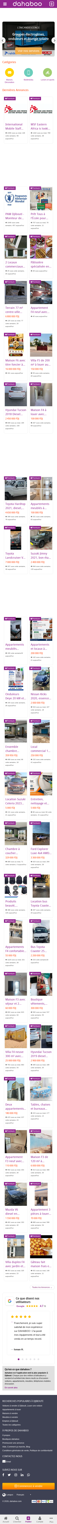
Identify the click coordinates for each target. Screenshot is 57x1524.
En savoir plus (11, 1388)
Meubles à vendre (10, 1417)
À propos (6, 1435)
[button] (18, 1359)
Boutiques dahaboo (10, 1439)
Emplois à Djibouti (10, 1421)
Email (8, 1462)
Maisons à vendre (10, 1413)
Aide (4, 1447)
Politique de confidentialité (41, 1450)
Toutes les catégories (11, 1425)
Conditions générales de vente (15, 1450)
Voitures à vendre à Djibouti (14, 1406)
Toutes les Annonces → (42, 1287)
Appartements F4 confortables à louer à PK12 (15, 951)
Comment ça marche (16, 1447)
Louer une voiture (34, 1406)
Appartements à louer (11, 1409)
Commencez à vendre (29, 1486)
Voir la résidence (28, 52)
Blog (28, 1447)
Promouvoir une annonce (13, 1443)
